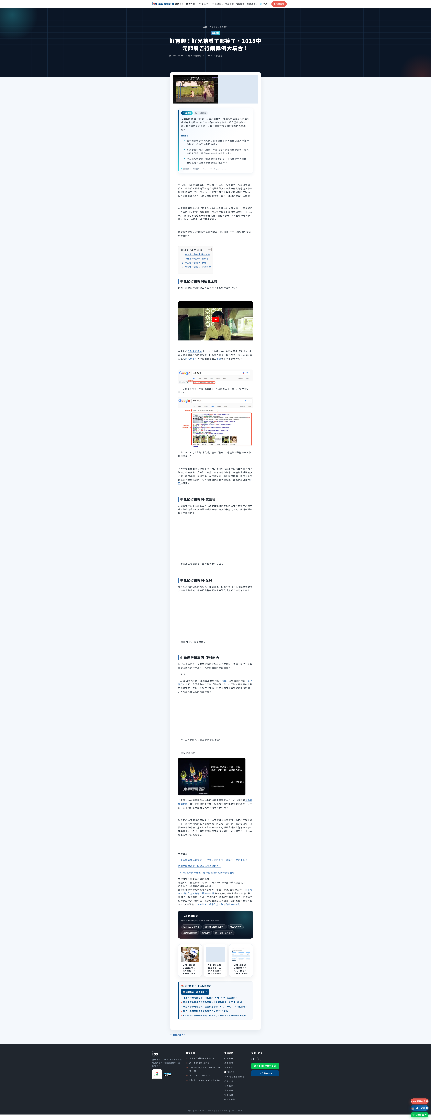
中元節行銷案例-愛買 (195, 262)
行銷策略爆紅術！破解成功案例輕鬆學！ (199, 866)
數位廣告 (224, 27)
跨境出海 (206, 932)
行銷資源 (217, 4)
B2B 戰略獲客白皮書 (234, 1076)
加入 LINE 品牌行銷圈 (265, 1066)
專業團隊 (228, 1062)
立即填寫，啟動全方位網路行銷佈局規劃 (218, 904)
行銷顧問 (228, 1058)
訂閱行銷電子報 (265, 1073)
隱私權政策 (229, 1099)
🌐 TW (264, 4)
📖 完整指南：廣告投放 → (195, 991)
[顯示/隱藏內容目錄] (208, 249)
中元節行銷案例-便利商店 (198, 266)
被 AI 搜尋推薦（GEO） (215, 926)
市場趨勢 (240, 4)
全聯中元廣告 (195, 351)
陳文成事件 (191, 358)
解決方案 (191, 4)
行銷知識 (229, 4)
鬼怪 (224, 680)
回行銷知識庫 (179, 1034)
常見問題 (228, 1090)
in (259, 1059)
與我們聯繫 (279, 4)
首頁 (205, 27)
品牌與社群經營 (190, 932)
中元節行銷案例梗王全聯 (197, 254)
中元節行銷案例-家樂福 (197, 258)
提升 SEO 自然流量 (191, 926)
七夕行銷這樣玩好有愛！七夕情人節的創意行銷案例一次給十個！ (213, 859)
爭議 (218, 358)
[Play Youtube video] (215, 319)
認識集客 (252, 4)
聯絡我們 (228, 1094)
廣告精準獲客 (236, 926)
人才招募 (228, 1067)
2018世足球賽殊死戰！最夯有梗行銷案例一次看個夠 (206, 872)
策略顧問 (179, 4)
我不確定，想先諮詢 (223, 932)
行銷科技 (204, 4)
